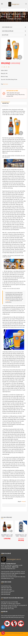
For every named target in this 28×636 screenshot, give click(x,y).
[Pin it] (9, 67)
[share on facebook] (2, 67)
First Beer (7, 300)
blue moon (5, 84)
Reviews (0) (5, 106)
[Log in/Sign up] (26, 4)
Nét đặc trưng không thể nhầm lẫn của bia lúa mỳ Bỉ (13, 156)
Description (5, 103)
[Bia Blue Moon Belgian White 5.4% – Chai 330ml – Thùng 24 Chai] (12, 49)
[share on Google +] (6, 67)
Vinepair (23, 501)
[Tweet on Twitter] (4, 67)
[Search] (25, 9)
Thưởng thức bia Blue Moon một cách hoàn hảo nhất (13, 256)
